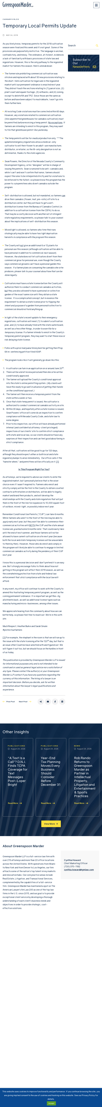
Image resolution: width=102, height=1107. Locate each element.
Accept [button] (51, 1103)
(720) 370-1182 (72, 866)
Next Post (23, 702)
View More (49, 823)
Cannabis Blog (11, 19)
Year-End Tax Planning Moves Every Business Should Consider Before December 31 (50, 771)
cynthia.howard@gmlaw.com (79, 869)
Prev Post (10, 702)
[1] (57, 461)
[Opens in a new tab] (41, 702)
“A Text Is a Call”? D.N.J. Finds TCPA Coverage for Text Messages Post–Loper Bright (17, 771)
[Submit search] (97, 45)
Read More (13, 803)
